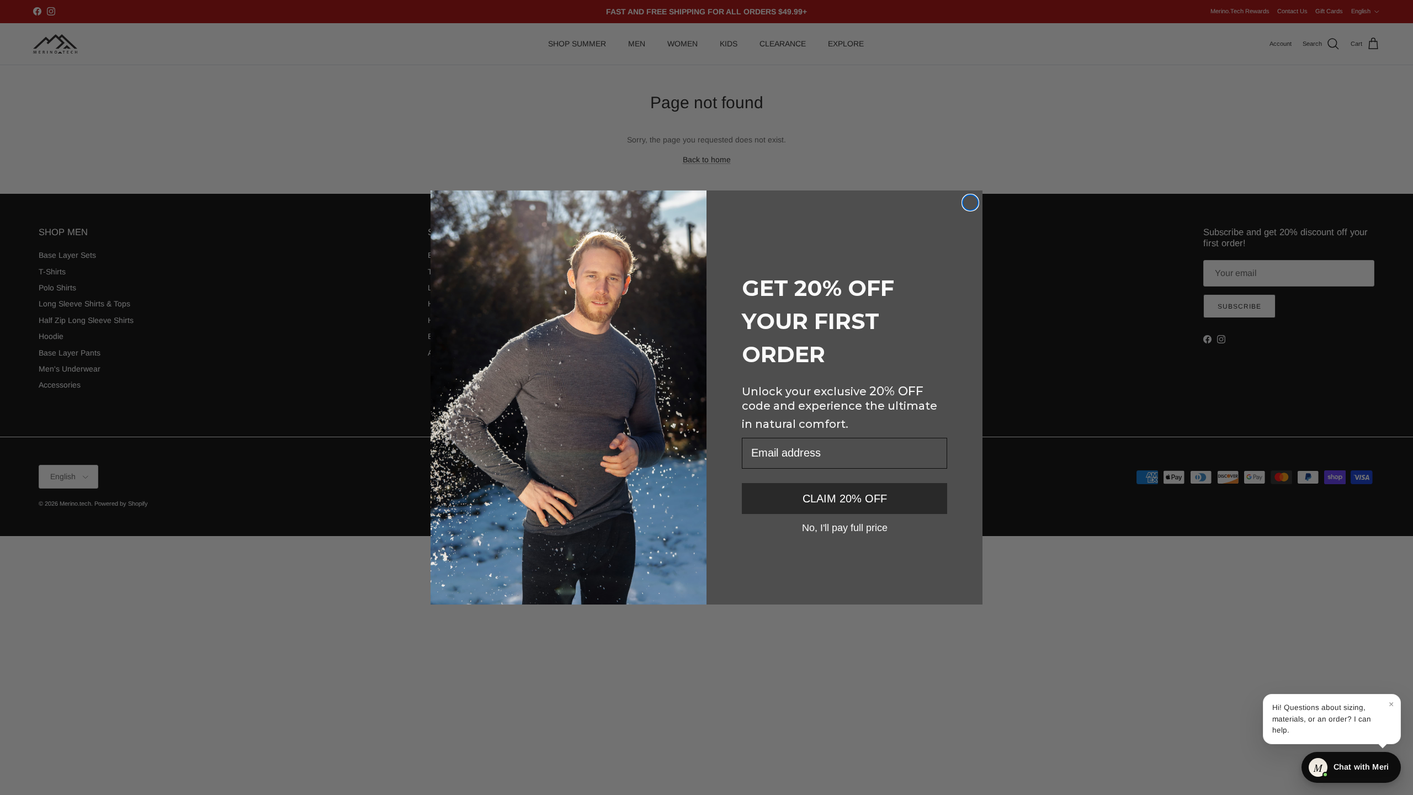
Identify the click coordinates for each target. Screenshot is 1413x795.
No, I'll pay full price (845, 527)
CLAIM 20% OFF (845, 498)
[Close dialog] (970, 202)
